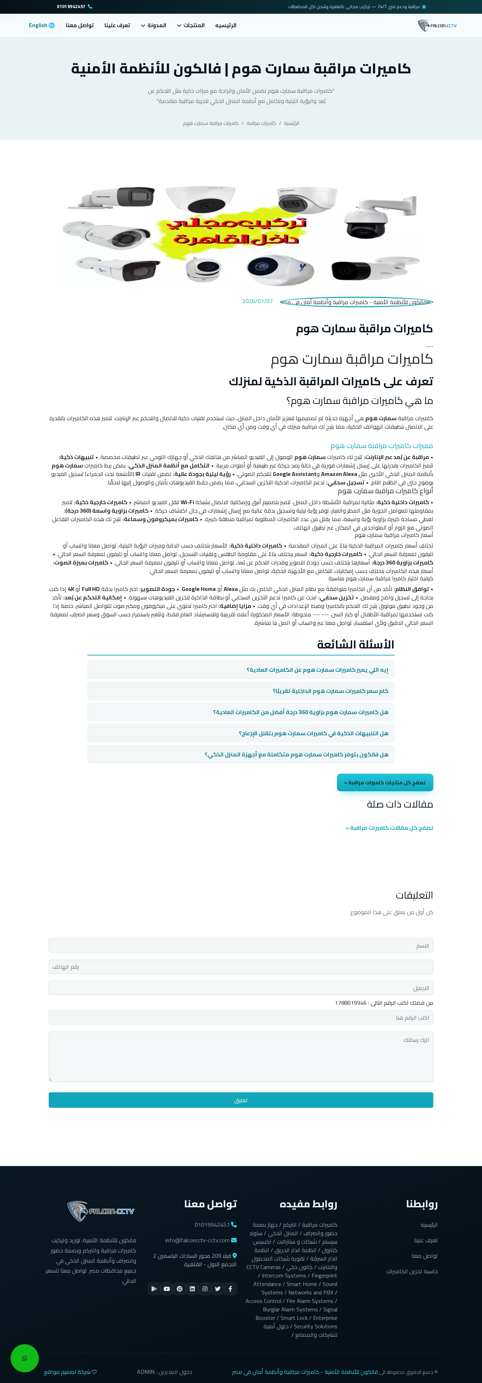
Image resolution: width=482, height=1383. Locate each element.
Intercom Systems (284, 1275)
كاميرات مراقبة (261, 123)
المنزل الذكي (283, 1233)
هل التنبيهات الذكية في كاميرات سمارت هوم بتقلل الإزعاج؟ (313, 733)
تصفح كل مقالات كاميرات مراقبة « (389, 827)
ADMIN (146, 1371)
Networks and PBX (310, 1292)
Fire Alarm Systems (310, 1301)
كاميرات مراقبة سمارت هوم (211, 123)
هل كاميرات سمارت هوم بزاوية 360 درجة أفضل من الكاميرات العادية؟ (300, 712)
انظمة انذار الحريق (296, 1250)
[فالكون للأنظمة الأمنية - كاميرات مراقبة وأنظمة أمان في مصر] (437, 24)
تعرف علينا (117, 25)
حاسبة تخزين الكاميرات (412, 1271)
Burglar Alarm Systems (290, 1309)
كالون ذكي (299, 1267)
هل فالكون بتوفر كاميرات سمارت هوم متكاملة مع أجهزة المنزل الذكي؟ (296, 754)
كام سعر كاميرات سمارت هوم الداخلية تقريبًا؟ (330, 691)
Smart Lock (294, 1317)
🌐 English (42, 25)
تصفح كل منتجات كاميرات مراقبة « (385, 782)
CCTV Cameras (264, 1267)
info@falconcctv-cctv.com (197, 1240)
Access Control (263, 1301)
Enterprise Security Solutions (315, 1321)
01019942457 (71, 7)
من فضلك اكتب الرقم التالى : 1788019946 (384, 1002)
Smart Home (302, 1284)
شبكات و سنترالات (297, 1241)
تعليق (241, 1100)
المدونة (156, 26)
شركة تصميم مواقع (67, 1371)
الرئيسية (291, 123)
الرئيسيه (225, 25)
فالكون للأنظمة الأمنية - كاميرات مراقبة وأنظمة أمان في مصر (305, 1371)
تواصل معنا (80, 25)
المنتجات (194, 26)
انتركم (290, 1224)
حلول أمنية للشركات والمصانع (300, 1330)
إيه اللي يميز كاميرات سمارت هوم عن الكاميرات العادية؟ (317, 669)
